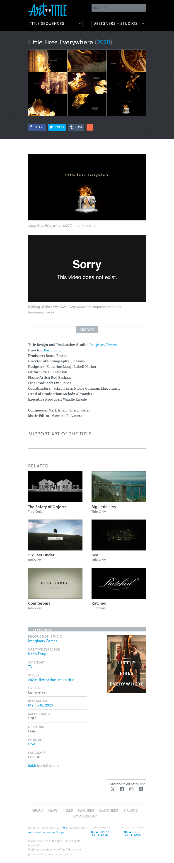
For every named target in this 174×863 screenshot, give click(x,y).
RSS (141, 789)
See (95, 555)
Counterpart (39, 603)
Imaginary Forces (103, 345)
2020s (32, 679)
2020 (103, 41)
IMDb (32, 765)
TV (30, 666)
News (53, 810)
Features (86, 810)
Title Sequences (47, 23)
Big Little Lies (104, 507)
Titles (68, 810)
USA (31, 744)
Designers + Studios (115, 23)
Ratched (99, 603)
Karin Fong (52, 350)
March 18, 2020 (40, 705)
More (90, 127)
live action (47, 679)
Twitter (113, 789)
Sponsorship (85, 816)
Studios (130, 810)
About (37, 810)
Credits (87, 329)
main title (66, 679)
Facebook (122, 789)
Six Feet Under (41, 555)
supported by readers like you (46, 832)
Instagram (131, 789)
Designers (108, 810)
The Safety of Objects (47, 507)
